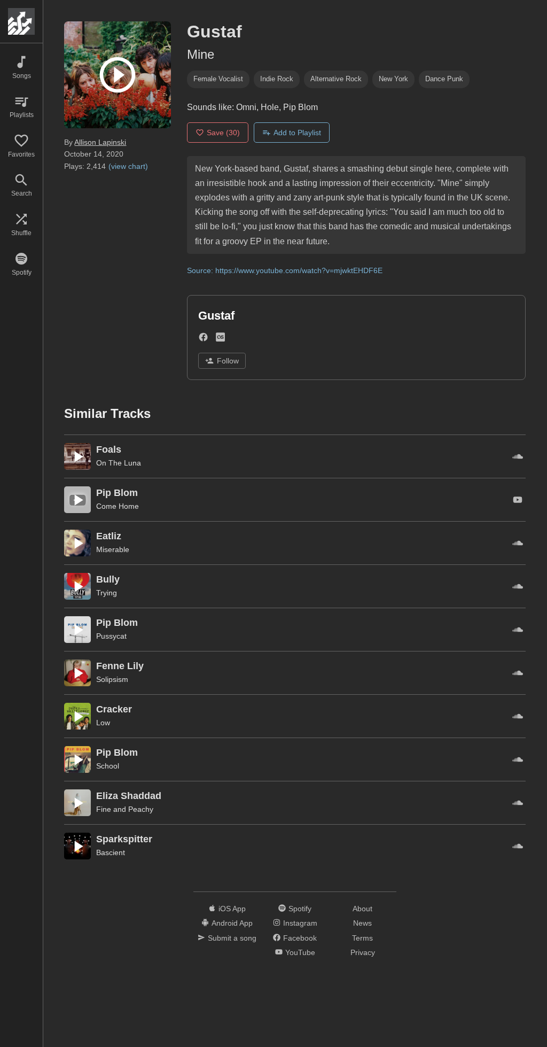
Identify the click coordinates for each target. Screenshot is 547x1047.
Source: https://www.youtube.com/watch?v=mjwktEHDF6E (284, 270)
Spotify (299, 908)
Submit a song (232, 938)
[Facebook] (203, 339)
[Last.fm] (220, 339)
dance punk (444, 79)
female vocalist (218, 79)
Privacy (362, 952)
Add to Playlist (297, 132)
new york (393, 79)
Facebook (300, 938)
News (362, 923)
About (362, 908)
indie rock (276, 79)
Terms (362, 938)
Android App (232, 923)
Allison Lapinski (100, 142)
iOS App (232, 908)
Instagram (300, 923)
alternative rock (336, 79)
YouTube (300, 952)
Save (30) (223, 132)
